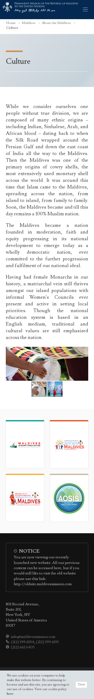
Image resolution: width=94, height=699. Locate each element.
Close (81, 684)
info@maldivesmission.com (33, 636)
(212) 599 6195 (47, 642)
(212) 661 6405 (22, 647)
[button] (84, 364)
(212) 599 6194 (22, 642)
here (10, 694)
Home (11, 23)
